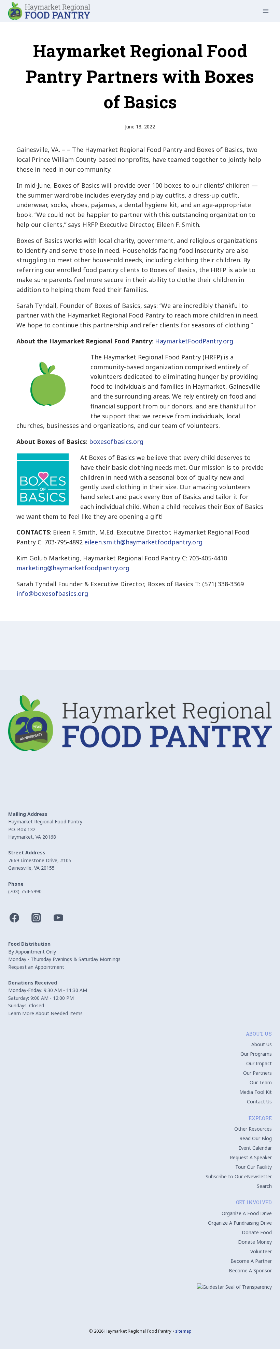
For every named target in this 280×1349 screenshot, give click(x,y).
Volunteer (261, 1251)
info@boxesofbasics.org (52, 593)
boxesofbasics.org (116, 441)
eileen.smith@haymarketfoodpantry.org (143, 542)
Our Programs (256, 1054)
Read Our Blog (255, 1138)
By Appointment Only (32, 951)
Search (264, 1186)
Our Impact (259, 1063)
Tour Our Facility (253, 1167)
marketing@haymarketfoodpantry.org (72, 568)
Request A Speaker (251, 1157)
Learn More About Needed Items (45, 1013)
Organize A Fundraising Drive (240, 1223)
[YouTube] (58, 917)
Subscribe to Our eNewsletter (239, 1176)
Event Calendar (255, 1148)
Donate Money (255, 1242)
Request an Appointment (36, 967)
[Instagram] (36, 917)
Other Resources (253, 1129)
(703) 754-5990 (25, 891)
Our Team (261, 1082)
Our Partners (257, 1073)
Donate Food (257, 1232)
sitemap (183, 1331)
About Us (261, 1044)
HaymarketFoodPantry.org (194, 341)
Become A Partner (251, 1261)
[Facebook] (14, 917)
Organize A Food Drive (247, 1213)
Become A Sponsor (250, 1270)
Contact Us (259, 1101)
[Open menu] (265, 10)
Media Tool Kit (255, 1092)
